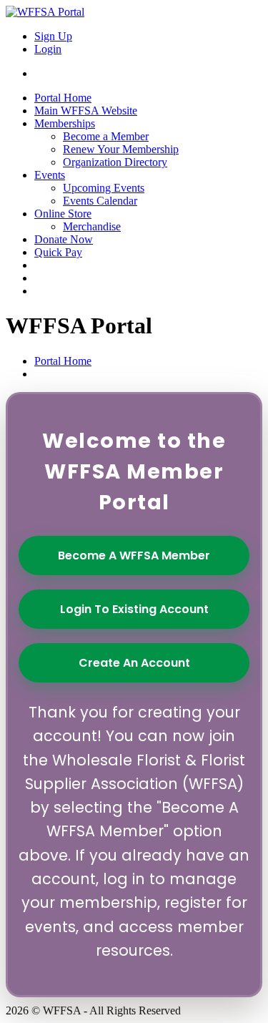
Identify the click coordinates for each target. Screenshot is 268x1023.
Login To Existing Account (134, 609)
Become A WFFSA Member (134, 555)
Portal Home (62, 361)
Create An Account (134, 663)
